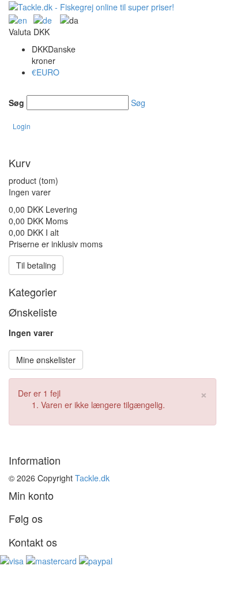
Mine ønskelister (46, 359)
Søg (16, 102)
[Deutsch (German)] (18, 18)
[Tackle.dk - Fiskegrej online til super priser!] (91, 6)
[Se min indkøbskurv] (21, 144)
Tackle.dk (92, 478)
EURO (45, 72)
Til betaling (36, 265)
